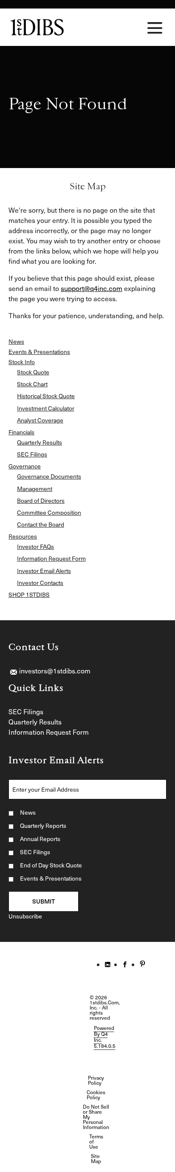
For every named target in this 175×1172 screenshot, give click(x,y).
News (16, 341)
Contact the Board (40, 524)
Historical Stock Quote (46, 396)
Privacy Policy (96, 1080)
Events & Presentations (39, 352)
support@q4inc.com (91, 288)
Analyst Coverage (40, 420)
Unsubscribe (25, 916)
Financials (21, 432)
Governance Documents (49, 476)
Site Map (96, 1158)
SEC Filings (32, 454)
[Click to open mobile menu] (155, 28)
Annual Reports (40, 838)
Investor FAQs (35, 546)
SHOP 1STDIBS (29, 595)
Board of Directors (41, 501)
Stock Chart (32, 384)
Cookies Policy (96, 1094)
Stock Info (21, 362)
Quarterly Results (39, 442)
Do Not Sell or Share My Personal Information (96, 1116)
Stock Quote (33, 372)
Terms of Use (96, 1141)
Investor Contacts (40, 583)
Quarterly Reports (43, 825)
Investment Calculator (45, 408)
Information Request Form (51, 558)
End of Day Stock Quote (51, 865)
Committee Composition (49, 512)
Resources (22, 536)
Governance (24, 466)
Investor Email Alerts (44, 571)
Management (34, 489)
